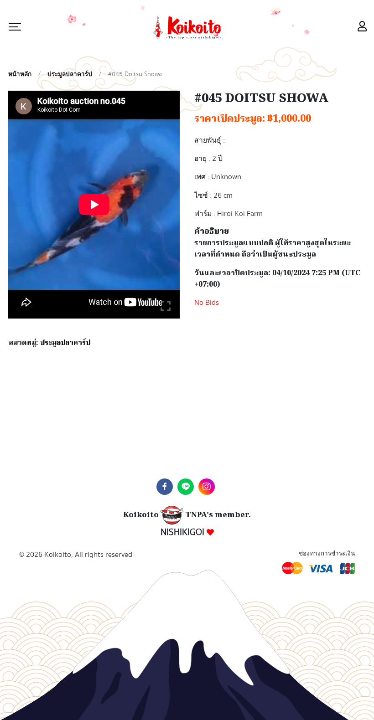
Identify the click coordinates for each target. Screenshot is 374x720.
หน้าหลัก (19, 74)
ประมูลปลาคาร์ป (69, 74)
